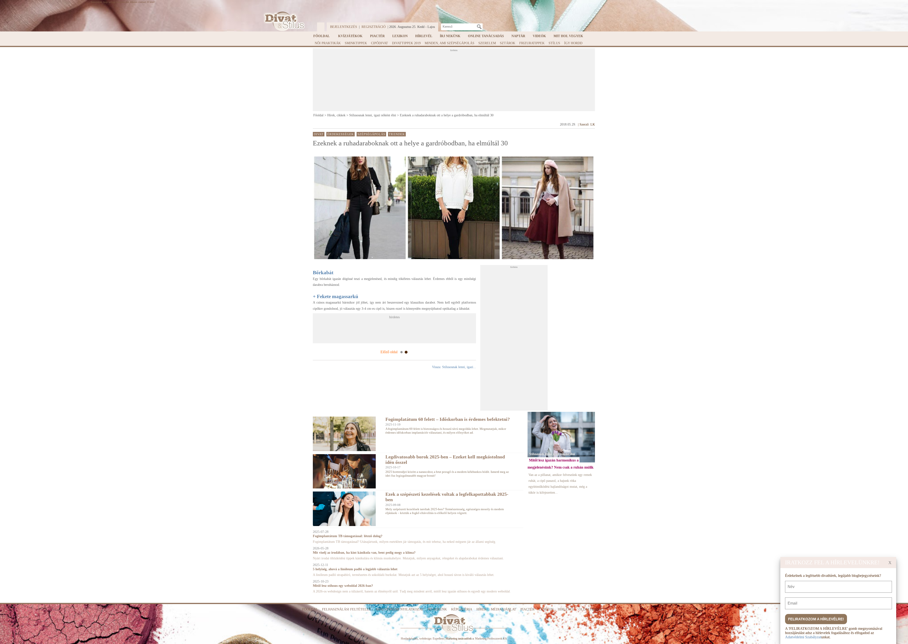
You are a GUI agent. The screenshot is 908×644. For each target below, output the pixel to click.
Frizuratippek (532, 43)
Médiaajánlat (503, 609)
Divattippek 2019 (406, 43)
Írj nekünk (450, 36)
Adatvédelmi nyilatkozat (399, 609)
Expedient (438, 638)
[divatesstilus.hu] (283, 21)
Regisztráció (374, 27)
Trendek (397, 134)
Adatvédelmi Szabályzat (803, 637)
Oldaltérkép (590, 609)
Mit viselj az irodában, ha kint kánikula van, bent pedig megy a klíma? (364, 552)
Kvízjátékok (350, 36)
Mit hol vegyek (568, 36)
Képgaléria (461, 609)
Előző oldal (388, 352)
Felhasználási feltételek (346, 609)
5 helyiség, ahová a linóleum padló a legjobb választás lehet (355, 569)
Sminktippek (356, 43)
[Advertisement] (453, 81)
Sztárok (507, 43)
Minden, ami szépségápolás (449, 43)
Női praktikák (328, 43)
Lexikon (400, 36)
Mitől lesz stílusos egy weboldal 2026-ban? (343, 585)
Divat (319, 134)
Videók (539, 36)
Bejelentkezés (343, 27)
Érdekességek (340, 134)
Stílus (554, 43)
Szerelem (487, 43)
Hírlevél (423, 36)
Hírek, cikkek (336, 115)
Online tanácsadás (486, 36)
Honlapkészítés (409, 638)
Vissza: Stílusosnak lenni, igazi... (454, 367)
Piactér (377, 36)
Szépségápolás (371, 134)
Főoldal (321, 36)
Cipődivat (379, 43)
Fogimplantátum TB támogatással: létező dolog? (347, 536)
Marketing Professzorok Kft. (491, 638)
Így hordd (573, 43)
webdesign (425, 638)
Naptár (518, 36)
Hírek (481, 609)
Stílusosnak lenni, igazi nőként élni (372, 115)
